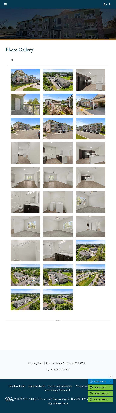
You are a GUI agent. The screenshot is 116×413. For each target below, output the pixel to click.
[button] (105, 4)
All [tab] (12, 59)
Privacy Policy (82, 385)
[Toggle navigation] (5, 4)
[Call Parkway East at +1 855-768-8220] (110, 4)
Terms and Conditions (60, 385)
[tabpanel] (58, 189)
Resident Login (17, 385)
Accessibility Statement (57, 389)
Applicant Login (36, 385)
